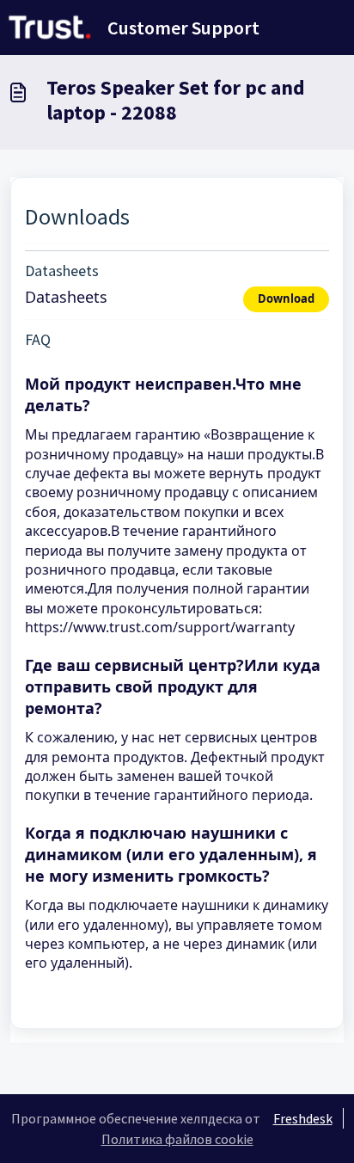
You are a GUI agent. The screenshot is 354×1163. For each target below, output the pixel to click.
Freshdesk (303, 1118)
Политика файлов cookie (177, 1139)
